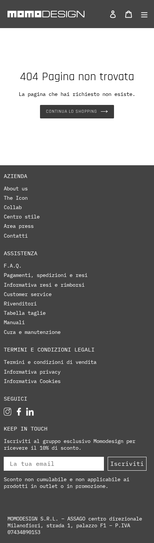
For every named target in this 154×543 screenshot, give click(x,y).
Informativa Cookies (32, 381)
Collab (13, 207)
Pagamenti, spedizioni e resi (45, 275)
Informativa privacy (32, 371)
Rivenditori (20, 303)
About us (16, 188)
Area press (19, 226)
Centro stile (22, 216)
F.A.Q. (13, 265)
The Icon (16, 197)
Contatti (16, 235)
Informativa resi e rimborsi (44, 284)
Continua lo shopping (71, 111)
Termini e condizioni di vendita (50, 362)
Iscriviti (127, 463)
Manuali (14, 322)
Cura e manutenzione (32, 332)
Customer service (28, 294)
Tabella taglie (25, 313)
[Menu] (142, 14)
